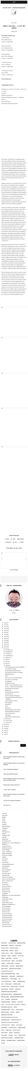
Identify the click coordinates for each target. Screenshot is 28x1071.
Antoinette (8, 704)
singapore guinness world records (9, 1017)
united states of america (7, 1037)
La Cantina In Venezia (10, 669)
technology (17, 1032)
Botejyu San (8, 690)
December (8, 650)
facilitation (19, 960)
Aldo (6, 676)
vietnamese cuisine (11, 1040)
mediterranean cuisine (6, 994)
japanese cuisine (21, 981)
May (7, 663)
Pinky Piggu (5, 897)
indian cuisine (4, 976)
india (18, 973)
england (15, 958)
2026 (5, 623)
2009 (5, 730)
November (8, 651)
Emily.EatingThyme (7, 853)
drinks (2, 958)
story (2, 1030)
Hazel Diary (5, 868)
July (7, 659)
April (7, 665)
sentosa (12, 1012)
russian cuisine (19, 1009)
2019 (5, 636)
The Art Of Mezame (7, 913)
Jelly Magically (5, 875)
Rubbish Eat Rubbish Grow (8, 904)
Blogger (4, 817)
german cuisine (19, 966)
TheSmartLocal (6, 832)
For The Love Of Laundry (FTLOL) (13, 677)
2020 (5, 634)
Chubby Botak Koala (7, 848)
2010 (5, 728)
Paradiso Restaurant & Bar (12, 688)
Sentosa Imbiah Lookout (11, 700)
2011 (5, 726)
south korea (4, 1027)
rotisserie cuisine (5, 1009)
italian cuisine (13, 978)
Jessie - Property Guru (7, 880)
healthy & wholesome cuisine (8, 973)
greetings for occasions (15, 968)
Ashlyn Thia (5, 839)
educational (9, 958)
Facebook (4, 813)
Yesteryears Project (7, 926)
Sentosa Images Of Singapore (12, 695)
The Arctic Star (6, 911)
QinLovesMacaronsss (7, 902)
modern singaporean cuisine (17, 996)
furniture (12, 966)
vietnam (3, 1040)
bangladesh (18, 945)
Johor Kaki (4, 882)
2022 (5, 630)
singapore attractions (6, 1014)
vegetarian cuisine (19, 1037)
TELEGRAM (21, 539)
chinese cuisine (18, 953)
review (15, 1007)
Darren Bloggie (6, 849)
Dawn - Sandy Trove (7, 851)
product (23, 1004)
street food (8, 1030)
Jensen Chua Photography (8, 879)
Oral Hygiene (8, 681)
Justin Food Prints (6, 886)
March (7, 719)
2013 (5, 648)
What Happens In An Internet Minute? (15, 667)
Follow (14, 613)
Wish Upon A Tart (6, 921)
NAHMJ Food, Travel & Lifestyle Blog (11, 895)
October (8, 653)
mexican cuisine (5, 996)
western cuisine (21, 1040)
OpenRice (4, 830)
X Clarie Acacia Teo (7, 924)
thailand (10, 1035)
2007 (5, 734)
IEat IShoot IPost (6, 873)
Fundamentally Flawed (8, 864)
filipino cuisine (10, 963)
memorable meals (17, 994)
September (8, 655)
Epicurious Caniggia (7, 855)
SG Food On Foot (6, 908)
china (11, 953)
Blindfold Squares (9, 674)
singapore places (5, 1019)
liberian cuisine (14, 986)
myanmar (8, 999)
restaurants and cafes (6, 1007)
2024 (5, 626)
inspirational (20, 976)
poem (2, 1004)
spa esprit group (13, 1027)
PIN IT (15, 542)
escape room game (5, 960)
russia (12, 1009)
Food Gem (4, 860)
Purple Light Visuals (7, 899)
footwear (17, 963)
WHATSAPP (8, 542)
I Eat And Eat (5, 871)
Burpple (4, 833)
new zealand (14, 999)
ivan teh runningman (6, 981)
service (17, 1012)
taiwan (10, 1032)
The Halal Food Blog (7, 915)
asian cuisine (4, 945)
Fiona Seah (5, 859)
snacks (13, 1025)
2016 (5, 642)
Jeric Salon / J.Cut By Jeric (11, 679)
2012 (5, 724)
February (8, 720)
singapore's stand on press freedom (9, 1022)
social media (19, 1025)
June (7, 661)
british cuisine (4, 950)
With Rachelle (5, 922)
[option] (14, 562)
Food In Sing (5, 862)
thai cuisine (4, 1035)
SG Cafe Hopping (6, 906)
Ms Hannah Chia (6, 891)
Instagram (4, 815)
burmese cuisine (5, 953)
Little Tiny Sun (6, 888)
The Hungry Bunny (7, 917)
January (8, 722)
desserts (14, 955)
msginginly (5, 893)
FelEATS (4, 857)
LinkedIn (4, 824)
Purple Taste (5, 901)
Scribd (3, 821)
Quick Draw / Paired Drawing (12, 717)
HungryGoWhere (6, 826)
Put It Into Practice (10, 713)
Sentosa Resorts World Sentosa (13, 670)
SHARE (7, 539)
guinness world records (7, 971)
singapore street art (16, 1019)
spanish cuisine (21, 1027)
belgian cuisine (4, 948)
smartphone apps (5, 1025)
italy (19, 978)
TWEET (13, 539)
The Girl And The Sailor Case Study (14, 672)
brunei (16, 950)
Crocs (6, 706)
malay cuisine (4, 989)
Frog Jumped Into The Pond (12, 692)
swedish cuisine (16, 1030)
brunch (11, 950)
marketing (17, 989)
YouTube (4, 822)
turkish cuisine (21, 1035)
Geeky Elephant (6, 866)
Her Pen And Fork (6, 870)
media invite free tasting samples (9, 991)
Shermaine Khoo (6, 910)
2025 (5, 625)
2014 (5, 646)
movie (2, 999)
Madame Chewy (6, 890)
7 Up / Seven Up (9, 694)
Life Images (8, 715)
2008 (5, 732)
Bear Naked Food (6, 841)
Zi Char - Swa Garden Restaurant (13, 685)
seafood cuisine (5, 1012)
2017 (5, 640)
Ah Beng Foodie (6, 835)
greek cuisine (4, 968)
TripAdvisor (5, 828)
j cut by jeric (14, 22)
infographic (12, 976)
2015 (5, 644)
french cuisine (4, 966)
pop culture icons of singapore (12, 1004)
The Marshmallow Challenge (12, 711)
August (7, 657)
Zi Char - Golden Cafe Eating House (14, 686)
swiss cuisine (4, 1032)
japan (14, 981)
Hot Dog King (8, 702)
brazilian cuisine (14, 948)
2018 (5, 638)
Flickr (3, 819)
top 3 (15, 1035)
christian (3, 955)
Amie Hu (4, 837)
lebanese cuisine (5, 986)
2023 (5, 628)
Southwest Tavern (9, 683)
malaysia (11, 989)
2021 (5, 632)
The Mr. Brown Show (7, 919)
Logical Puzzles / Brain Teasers (13, 709)
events (13, 960)
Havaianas (7, 708)
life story (22, 986)
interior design (4, 978)
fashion (3, 963)
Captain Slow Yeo (6, 846)
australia (11, 945)
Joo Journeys (5, 884)
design (9, 955)
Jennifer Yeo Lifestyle (7, 877)
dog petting (20, 955)
